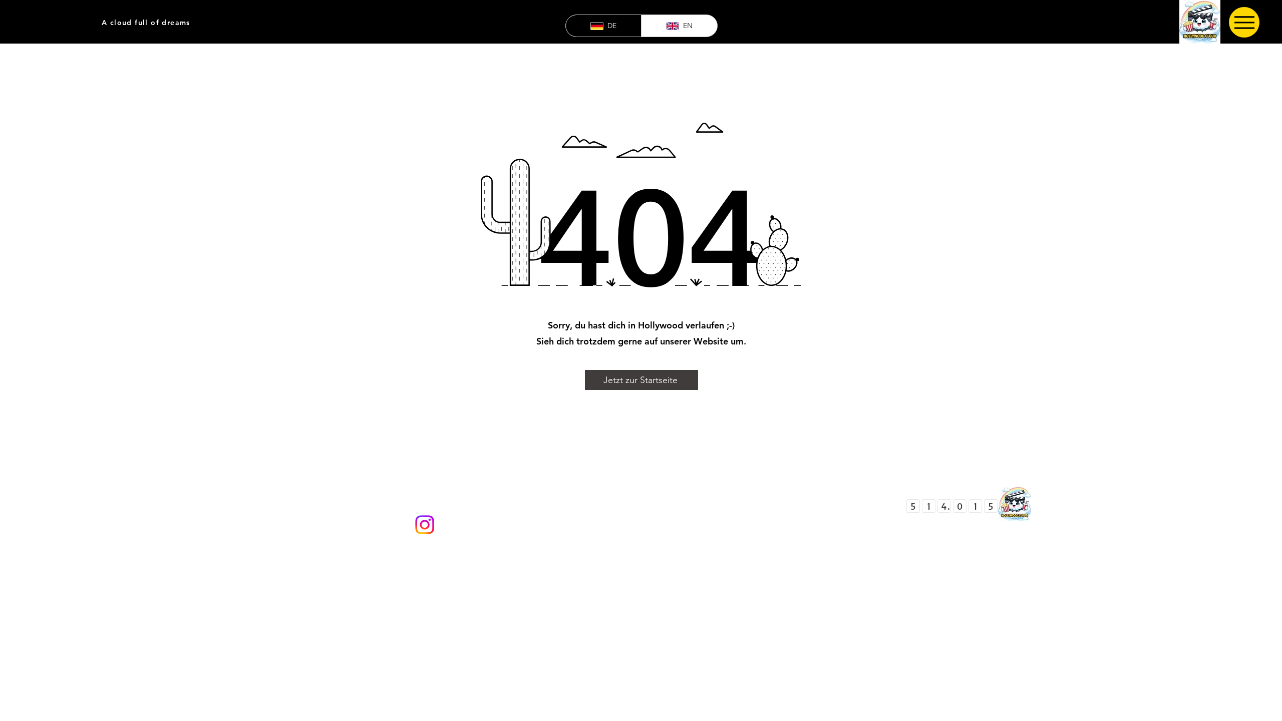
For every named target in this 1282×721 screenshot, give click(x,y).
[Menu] (1244, 22)
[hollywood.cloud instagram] (424, 524)
